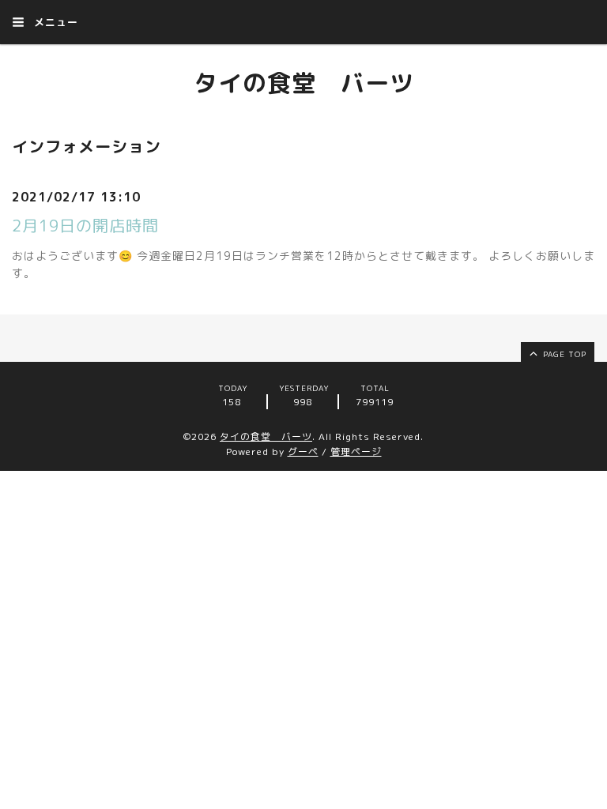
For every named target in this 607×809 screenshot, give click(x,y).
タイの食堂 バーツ (304, 83)
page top (563, 353)
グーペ (303, 451)
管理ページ (356, 451)
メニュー (54, 22)
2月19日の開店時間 (85, 225)
